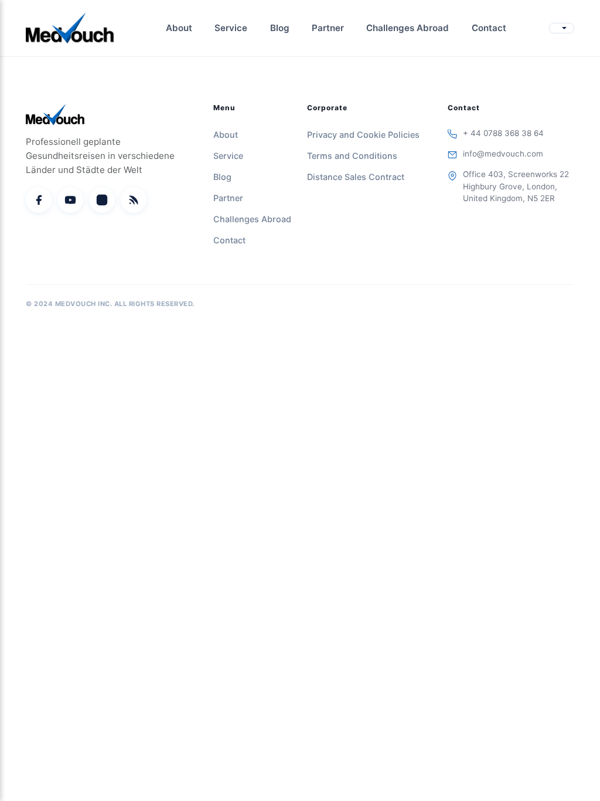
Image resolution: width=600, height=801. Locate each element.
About (179, 27)
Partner (328, 27)
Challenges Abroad (407, 27)
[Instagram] (102, 200)
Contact (489, 27)
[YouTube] (70, 200)
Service (230, 27)
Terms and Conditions (352, 156)
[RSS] (133, 200)
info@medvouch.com (503, 153)
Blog (279, 27)
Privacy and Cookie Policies (363, 135)
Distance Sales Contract (355, 177)
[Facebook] (39, 200)
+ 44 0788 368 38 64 (503, 133)
